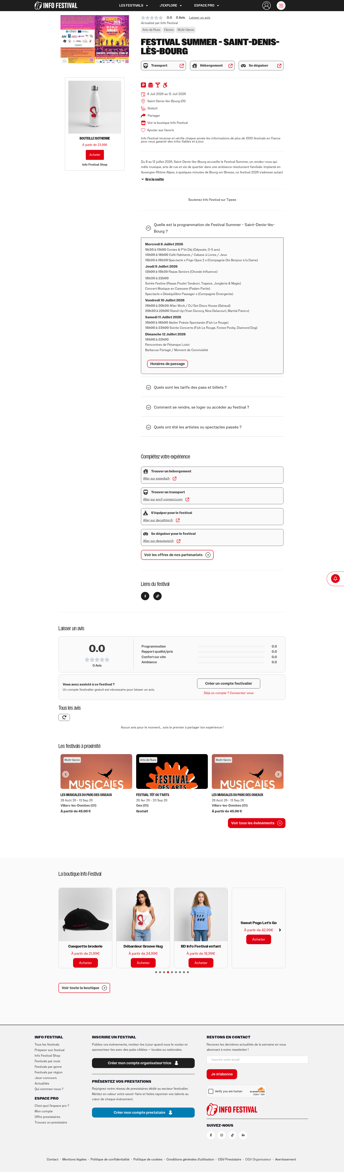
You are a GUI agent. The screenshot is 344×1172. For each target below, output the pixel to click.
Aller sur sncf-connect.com (163, 499)
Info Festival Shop (47, 1056)
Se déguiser (258, 65)
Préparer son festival (49, 1050)
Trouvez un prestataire (51, 1122)
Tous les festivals (47, 1044)
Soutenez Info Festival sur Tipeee (212, 200)
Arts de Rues (151, 30)
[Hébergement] (194, 65)
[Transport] (145, 65)
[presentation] (156, 972)
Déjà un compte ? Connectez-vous (229, 693)
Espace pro (204, 5)
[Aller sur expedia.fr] (174, 478)
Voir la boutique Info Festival (167, 123)
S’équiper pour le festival (171, 513)
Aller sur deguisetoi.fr (158, 541)
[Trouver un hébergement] (145, 471)
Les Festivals (131, 5)
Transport (159, 65)
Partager (154, 116)
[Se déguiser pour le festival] (145, 533)
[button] (281, 5)
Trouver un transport (168, 492)
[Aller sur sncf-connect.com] (187, 499)
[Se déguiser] (243, 65)
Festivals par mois (47, 1061)
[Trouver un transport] (145, 492)
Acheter (94, 154)
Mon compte (44, 1111)
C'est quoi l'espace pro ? (52, 1106)
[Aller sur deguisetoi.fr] (178, 541)
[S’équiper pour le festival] (145, 513)
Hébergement (211, 65)
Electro (169, 30)
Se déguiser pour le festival (173, 534)
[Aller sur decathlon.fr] (178, 520)
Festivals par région (49, 1072)
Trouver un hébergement (171, 471)
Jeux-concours (46, 1078)
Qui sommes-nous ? (49, 1089)
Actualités (42, 1083)
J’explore (168, 5)
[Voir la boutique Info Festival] (143, 122)
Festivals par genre (48, 1067)
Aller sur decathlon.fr (158, 520)
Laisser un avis (199, 18)
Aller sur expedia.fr (156, 478)
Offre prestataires (47, 1117)
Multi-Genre (186, 30)
